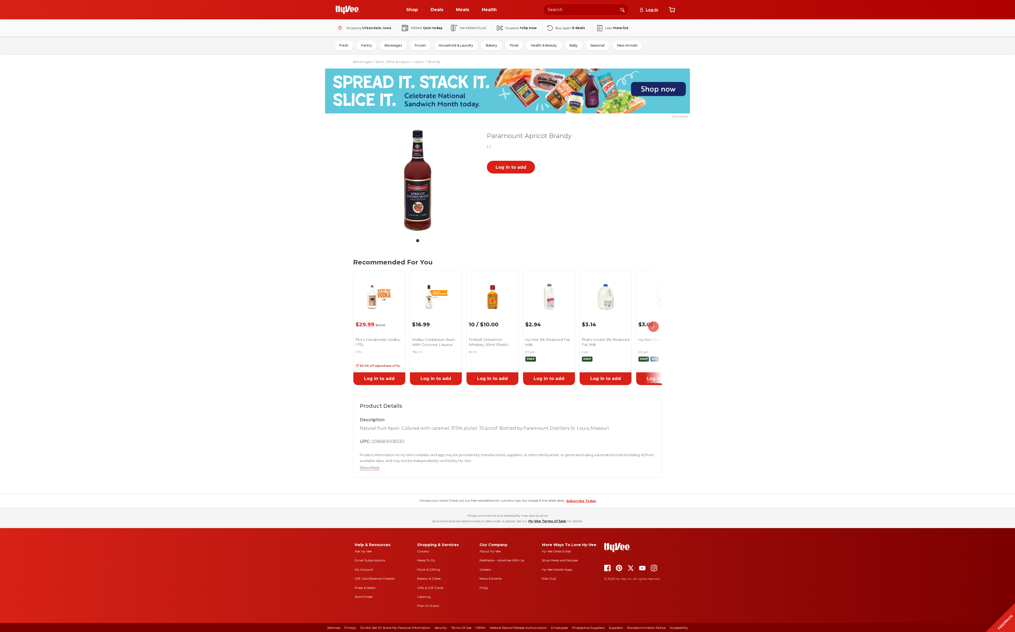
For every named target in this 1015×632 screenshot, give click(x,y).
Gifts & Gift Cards (430, 588)
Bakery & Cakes (429, 578)
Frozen (420, 45)
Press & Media (365, 588)
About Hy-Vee (490, 551)
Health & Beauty (544, 45)
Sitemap (333, 628)
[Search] (622, 9)
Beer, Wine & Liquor (393, 61)
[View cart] (672, 9)
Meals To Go (426, 560)
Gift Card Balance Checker (375, 578)
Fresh (343, 45)
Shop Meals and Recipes (560, 560)
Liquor (418, 61)
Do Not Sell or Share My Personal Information (395, 628)
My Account (364, 569)
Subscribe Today (581, 501)
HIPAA (481, 628)
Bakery (491, 45)
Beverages (393, 45)
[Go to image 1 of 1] (417, 240)
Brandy (434, 61)
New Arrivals (627, 45)
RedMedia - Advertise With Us (501, 560)
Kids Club (549, 578)
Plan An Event (428, 606)
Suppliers (616, 628)
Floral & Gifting (428, 569)
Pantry (366, 45)
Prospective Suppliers (588, 628)
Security (441, 628)
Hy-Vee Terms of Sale (547, 521)
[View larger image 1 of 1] (417, 180)
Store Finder (364, 597)
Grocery (423, 551)
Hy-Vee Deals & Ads (556, 551)
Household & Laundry (456, 45)
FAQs (483, 588)
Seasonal (597, 45)
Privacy (350, 628)
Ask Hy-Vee (363, 551)
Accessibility (679, 628)
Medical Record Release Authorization (518, 628)
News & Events (490, 578)
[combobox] (586, 10)
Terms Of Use (461, 628)
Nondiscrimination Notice (646, 628)
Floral (514, 45)
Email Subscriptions (370, 560)
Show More (370, 468)
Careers (485, 569)
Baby (574, 45)
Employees (559, 628)
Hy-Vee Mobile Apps (557, 569)
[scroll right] (653, 326)
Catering (424, 597)
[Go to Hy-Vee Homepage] (347, 10)
